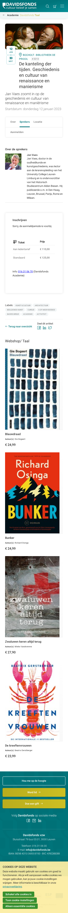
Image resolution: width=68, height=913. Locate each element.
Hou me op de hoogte (34, 780)
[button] (62, 6)
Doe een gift (32, 803)
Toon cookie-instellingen (19, 900)
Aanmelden (17, 132)
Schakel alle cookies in (18, 894)
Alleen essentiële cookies (20, 906)
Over (13, 121)
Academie (13, 15)
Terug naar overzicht (20, 326)
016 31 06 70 (25, 271)
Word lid (32, 792)
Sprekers (25, 121)
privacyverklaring (12, 886)
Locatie (38, 121)
